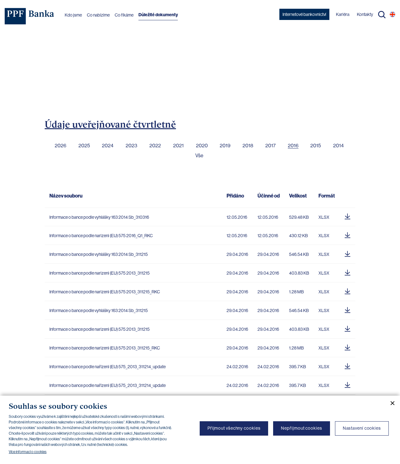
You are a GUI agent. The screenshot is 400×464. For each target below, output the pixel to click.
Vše (199, 156)
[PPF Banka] (29, 16)
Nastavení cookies (362, 428)
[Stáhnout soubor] (347, 215)
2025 (84, 146)
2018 (247, 146)
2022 (155, 146)
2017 (270, 146)
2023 (131, 146)
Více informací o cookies (28, 452)
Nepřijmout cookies (301, 428)
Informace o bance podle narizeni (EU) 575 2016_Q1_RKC (101, 235)
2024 (107, 146)
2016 (293, 146)
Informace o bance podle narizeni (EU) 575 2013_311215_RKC (104, 291)
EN (392, 14)
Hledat (382, 14)
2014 (338, 146)
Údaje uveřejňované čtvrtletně (110, 124)
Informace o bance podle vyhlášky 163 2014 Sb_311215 (98, 254)
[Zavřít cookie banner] (390, 403)
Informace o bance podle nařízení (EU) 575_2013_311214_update (107, 366)
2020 (202, 146)
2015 (315, 146)
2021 (178, 146)
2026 (60, 146)
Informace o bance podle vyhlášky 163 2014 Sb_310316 (99, 217)
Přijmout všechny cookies (234, 428)
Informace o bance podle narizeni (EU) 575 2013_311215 (99, 273)
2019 (225, 146)
